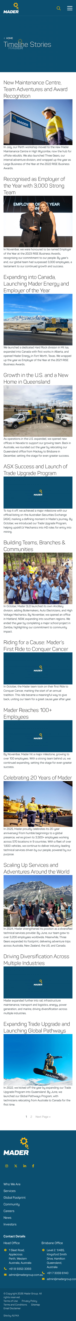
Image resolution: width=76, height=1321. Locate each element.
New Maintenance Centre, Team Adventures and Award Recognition (36, 89)
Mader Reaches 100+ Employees (28, 713)
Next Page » (43, 1116)
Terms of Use (11, 1301)
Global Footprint (14, 1197)
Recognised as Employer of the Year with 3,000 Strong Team (34, 186)
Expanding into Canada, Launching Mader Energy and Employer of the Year (36, 284)
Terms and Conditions (15, 1304)
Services (10, 1190)
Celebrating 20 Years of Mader (38, 777)
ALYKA (15, 1315)
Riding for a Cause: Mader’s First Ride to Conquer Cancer (36, 645)
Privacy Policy (29, 1301)
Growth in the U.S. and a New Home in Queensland (36, 378)
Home (9, 38)
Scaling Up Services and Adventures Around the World (36, 868)
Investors (10, 1224)
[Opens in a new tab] (7, 1166)
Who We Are (12, 1184)
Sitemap (35, 1304)
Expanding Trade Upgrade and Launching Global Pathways (37, 1027)
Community (12, 1204)
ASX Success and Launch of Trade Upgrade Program (35, 469)
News (7, 1217)
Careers (9, 1211)
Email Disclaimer (12, 1308)
